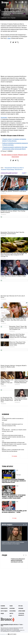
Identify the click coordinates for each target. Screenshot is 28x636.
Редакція (13, 18)
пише (9, 38)
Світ (11, 616)
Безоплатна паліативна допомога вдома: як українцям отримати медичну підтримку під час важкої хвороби (13, 437)
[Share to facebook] (11, 42)
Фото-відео (4, 611)
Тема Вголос (4, 608)
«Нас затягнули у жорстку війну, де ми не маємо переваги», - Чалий (14, 511)
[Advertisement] (14, 60)
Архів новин (21, 611)
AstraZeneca (19, 169)
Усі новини (14, 456)
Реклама (20, 608)
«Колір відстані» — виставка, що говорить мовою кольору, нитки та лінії (14, 430)
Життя (11, 613)
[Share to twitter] (13, 42)
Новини (3, 606)
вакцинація (8, 167)
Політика (12, 608)
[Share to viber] (18, 42)
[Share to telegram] (15, 42)
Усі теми (14, 518)
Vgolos (5, 2)
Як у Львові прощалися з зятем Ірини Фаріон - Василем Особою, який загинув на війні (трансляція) (14, 496)
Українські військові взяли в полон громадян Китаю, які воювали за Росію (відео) (13, 543)
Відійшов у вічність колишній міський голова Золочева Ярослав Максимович (13, 450)
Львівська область (18, 167)
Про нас (20, 606)
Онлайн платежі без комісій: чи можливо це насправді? (12, 419)
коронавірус (10, 169)
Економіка (13, 611)
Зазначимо (4, 117)
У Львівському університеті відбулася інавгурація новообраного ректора (18, 560)
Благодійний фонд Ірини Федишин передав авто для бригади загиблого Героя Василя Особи (14, 481)
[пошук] (16, 2)
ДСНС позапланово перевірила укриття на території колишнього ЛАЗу (12, 425)
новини (4, 169)
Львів (11, 606)
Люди (2, 613)
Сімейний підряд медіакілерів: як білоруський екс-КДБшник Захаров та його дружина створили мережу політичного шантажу (14, 444)
